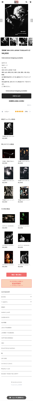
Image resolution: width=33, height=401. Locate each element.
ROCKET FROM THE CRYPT (9, 374)
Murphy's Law (5, 368)
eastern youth (5, 312)
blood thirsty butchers (8, 348)
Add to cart (16, 96)
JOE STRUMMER (6, 327)
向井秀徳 (3, 322)
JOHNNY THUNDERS (7, 332)
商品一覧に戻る (16, 275)
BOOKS (3, 297)
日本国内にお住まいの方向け (16, 101)
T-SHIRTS (4, 302)
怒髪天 (3, 307)
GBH (2, 343)
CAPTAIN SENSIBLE (7, 338)
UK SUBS (4, 358)
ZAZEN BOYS (5, 317)
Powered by (14, 384)
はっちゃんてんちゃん (6, 363)
